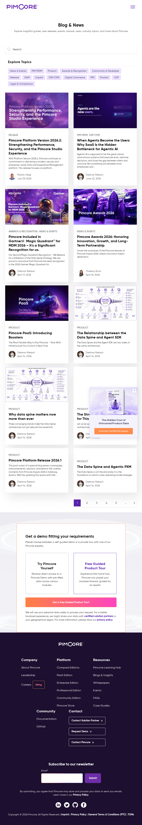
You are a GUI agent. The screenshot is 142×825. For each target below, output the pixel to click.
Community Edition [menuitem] (69, 698)
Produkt (104, 77)
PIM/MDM (37, 70)
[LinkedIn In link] (84, 804)
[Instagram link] (75, 804)
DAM (27, 77)
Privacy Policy (80, 794)
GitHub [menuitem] (41, 726)
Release (14, 77)
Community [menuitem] (46, 711)
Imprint (65, 814)
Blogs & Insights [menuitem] (103, 675)
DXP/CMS (54, 77)
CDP (116, 77)
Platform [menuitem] (64, 660)
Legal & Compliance (21, 83)
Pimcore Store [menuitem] (65, 705)
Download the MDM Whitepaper (113, 431)
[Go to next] (134, 503)
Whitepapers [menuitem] (101, 682)
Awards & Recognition (74, 70)
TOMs (131, 814)
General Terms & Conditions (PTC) (107, 814)
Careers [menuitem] (26, 684)
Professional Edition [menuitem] (69, 690)
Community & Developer (105, 70)
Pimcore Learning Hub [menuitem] (107, 667)
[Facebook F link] (58, 804)
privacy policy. (105, 619)
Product (52, 70)
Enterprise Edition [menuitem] (67, 682)
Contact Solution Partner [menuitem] (85, 720)
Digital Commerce (75, 77)
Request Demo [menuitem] (80, 731)
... (126, 503)
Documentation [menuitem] (47, 718)
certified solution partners (98, 616)
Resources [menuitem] (101, 660)
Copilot (39, 77)
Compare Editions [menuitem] (68, 667)
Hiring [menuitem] (39, 684)
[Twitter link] (67, 804)
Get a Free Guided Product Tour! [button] (71, 602)
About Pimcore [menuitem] (30, 667)
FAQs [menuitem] (96, 698)
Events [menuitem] (97, 690)
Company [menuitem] (29, 660)
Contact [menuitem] (75, 711)
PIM (92, 77)
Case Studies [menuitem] (101, 705)
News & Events (18, 70)
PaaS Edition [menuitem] (64, 675)
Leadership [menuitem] (28, 675)
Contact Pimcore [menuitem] (81, 742)
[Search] (10, 49)
